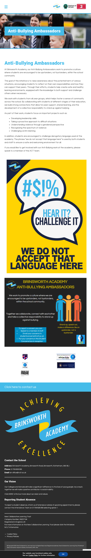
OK (63, 554)
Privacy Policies (13, 536)
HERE (11, 494)
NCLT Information (12, 527)
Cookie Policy (12, 534)
